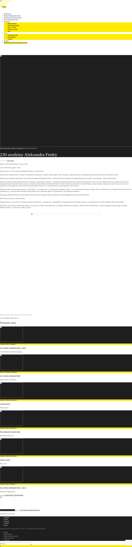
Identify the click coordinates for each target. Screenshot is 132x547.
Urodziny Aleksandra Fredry (25, 314)
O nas (5, 33)
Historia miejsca (12, 23)
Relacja (7, 344)
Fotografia (2, 344)
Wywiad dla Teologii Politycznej (27, 510)
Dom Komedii (12, 37)
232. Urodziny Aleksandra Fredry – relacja (13, 488)
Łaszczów (7, 21)
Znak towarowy (9, 538)
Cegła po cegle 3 (5, 460)
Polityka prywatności (11, 536)
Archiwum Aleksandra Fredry (13, 17)
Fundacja (10, 39)
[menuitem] (68, 26)
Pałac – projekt (12, 27)
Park (9, 31)
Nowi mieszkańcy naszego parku (10, 432)
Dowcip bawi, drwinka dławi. (12, 495)
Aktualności (7, 13)
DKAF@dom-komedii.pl (15, 42)
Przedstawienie (6, 148)
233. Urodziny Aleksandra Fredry (10, 376)
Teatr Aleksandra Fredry (11, 19)
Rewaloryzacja (13, 400)
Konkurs (2, 372)
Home (1, 148)
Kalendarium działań (13, 25)
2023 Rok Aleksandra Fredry (6, 314)
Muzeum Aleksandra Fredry (12, 15)
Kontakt (6, 41)
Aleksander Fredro (13, 35)
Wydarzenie (13, 148)
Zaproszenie (19, 148)
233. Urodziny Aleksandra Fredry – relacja (13, 348)
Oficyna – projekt (12, 29)
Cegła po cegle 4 (5, 404)
